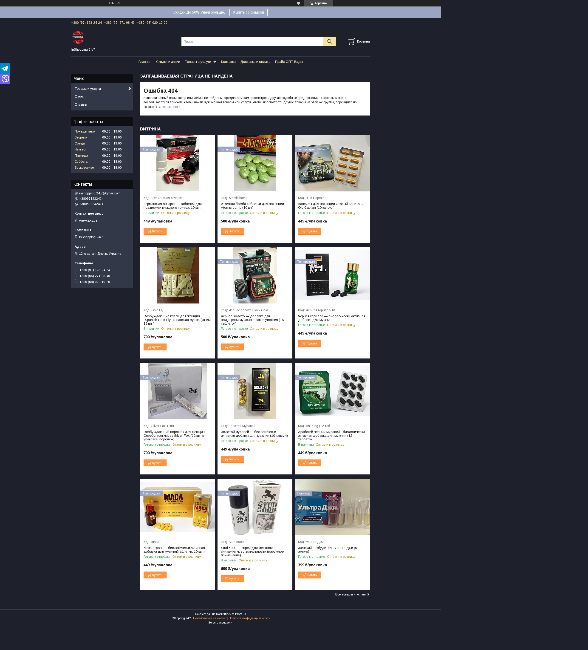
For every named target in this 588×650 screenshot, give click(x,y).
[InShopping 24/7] (123, 37)
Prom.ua (240, 614)
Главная (144, 62)
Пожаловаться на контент (210, 618)
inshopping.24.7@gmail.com (99, 193)
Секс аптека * (169, 107)
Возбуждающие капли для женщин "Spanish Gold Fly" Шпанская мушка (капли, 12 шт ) (178, 319)
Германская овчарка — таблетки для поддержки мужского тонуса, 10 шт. (173, 205)
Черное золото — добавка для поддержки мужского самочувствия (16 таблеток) (252, 319)
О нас (79, 96)
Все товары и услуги (350, 594)
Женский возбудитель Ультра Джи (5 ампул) (327, 549)
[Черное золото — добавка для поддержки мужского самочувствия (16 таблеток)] (255, 275)
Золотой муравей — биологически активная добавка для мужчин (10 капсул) (254, 433)
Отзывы (81, 104)
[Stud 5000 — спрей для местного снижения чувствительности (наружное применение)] (255, 507)
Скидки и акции (168, 62)
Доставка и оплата (255, 62)
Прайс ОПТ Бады (289, 62)
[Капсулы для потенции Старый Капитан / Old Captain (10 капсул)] (332, 163)
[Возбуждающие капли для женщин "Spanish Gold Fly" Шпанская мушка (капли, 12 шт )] (177, 275)
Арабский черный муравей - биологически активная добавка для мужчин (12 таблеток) (331, 435)
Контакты (228, 62)
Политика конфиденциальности (249, 618)
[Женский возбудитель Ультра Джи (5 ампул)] (332, 507)
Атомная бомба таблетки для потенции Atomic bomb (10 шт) (252, 205)
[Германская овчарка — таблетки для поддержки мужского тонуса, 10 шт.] (177, 163)
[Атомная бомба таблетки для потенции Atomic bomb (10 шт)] (255, 163)
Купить (157, 231)
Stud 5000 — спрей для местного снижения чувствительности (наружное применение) (252, 551)
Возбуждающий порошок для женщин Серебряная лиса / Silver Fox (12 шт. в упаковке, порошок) (174, 435)
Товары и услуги (198, 62)
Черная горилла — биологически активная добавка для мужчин (331, 318)
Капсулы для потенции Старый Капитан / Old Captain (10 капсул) (330, 205)
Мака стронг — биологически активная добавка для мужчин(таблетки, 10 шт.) (174, 549)
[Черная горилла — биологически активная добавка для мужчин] (332, 275)
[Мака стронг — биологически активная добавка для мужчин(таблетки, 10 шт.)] (177, 507)
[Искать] (329, 41)
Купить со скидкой (248, 12)
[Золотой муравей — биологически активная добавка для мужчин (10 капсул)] (255, 391)
